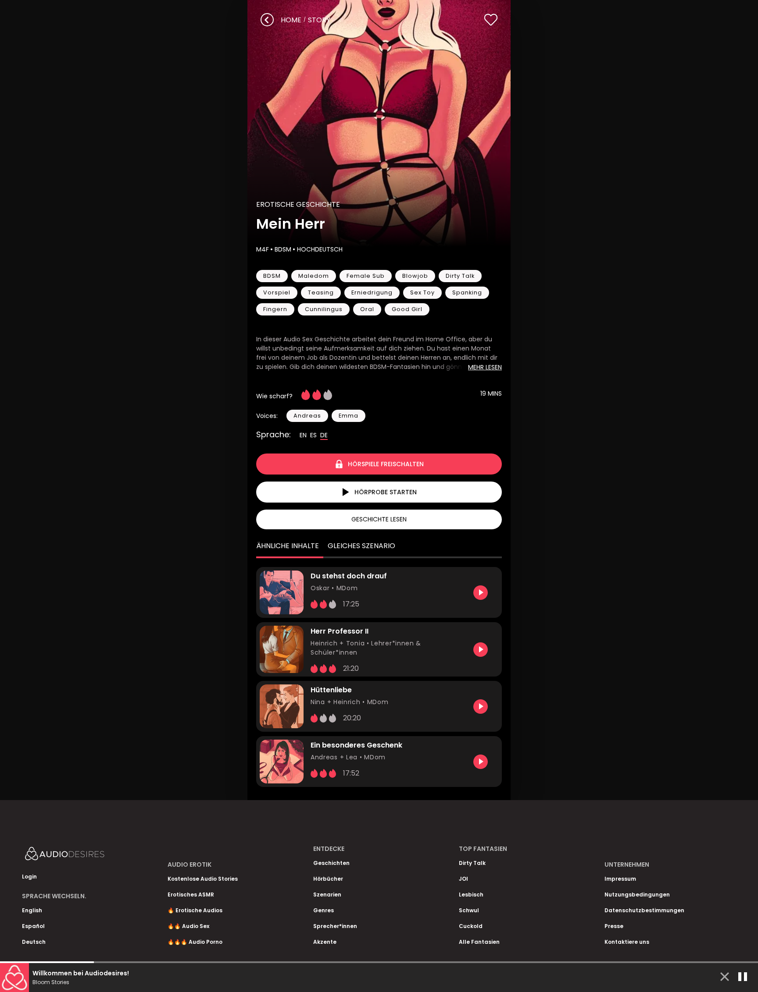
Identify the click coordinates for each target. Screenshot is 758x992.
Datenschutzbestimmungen (644, 910)
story (319, 20)
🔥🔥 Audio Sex (188, 926)
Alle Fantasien (479, 942)
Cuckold (471, 926)
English (32, 910)
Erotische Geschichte (298, 204)
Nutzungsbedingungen (637, 894)
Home (291, 20)
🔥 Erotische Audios (195, 910)
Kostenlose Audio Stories (203, 878)
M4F (262, 249)
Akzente (324, 942)
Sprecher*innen (335, 926)
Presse (613, 926)
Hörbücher (328, 878)
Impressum (620, 878)
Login (29, 876)
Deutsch (34, 942)
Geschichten (331, 863)
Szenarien (327, 894)
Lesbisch (471, 894)
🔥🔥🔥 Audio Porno (195, 942)
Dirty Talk (472, 863)
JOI (463, 878)
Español (33, 926)
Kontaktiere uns (626, 942)
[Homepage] (88, 856)
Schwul (469, 910)
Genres (323, 910)
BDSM (283, 249)
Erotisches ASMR (191, 894)
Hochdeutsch (320, 249)
